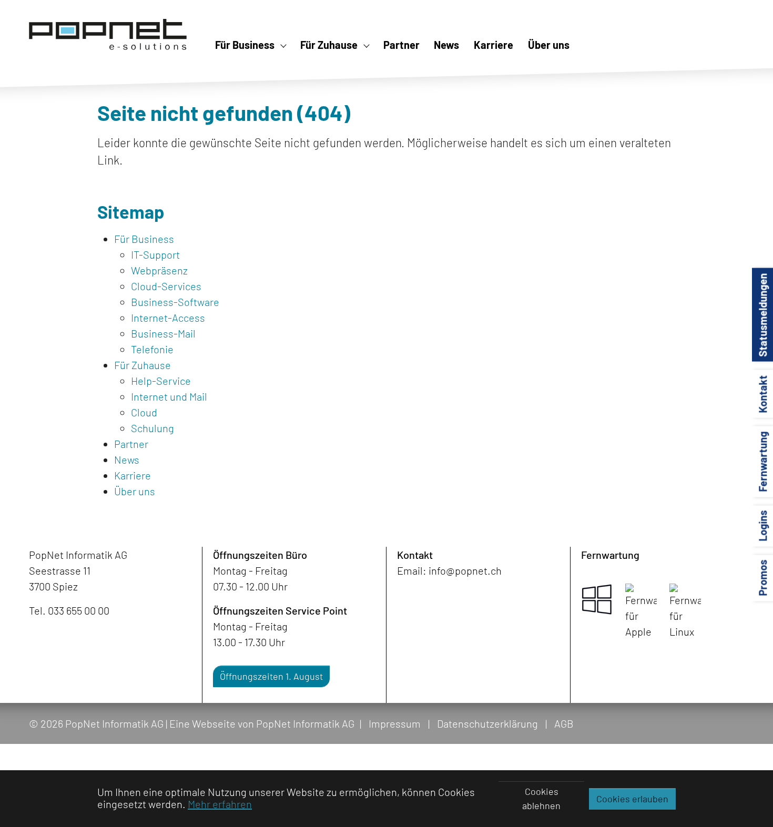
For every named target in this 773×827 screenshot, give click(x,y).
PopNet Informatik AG (305, 723)
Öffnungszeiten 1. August (271, 676)
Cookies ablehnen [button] (541, 798)
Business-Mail (163, 333)
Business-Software (175, 301)
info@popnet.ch (465, 570)
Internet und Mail (169, 396)
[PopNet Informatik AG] (108, 34)
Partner (131, 443)
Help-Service (161, 380)
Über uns (134, 491)
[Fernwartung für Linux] (685, 611)
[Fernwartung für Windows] (597, 599)
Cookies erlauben (632, 798)
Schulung (152, 428)
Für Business (144, 238)
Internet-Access (168, 317)
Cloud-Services (166, 286)
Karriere (132, 475)
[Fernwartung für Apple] (641, 611)
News (126, 459)
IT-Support (155, 254)
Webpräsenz (159, 270)
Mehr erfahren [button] (220, 804)
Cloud (144, 412)
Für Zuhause (142, 365)
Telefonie (152, 349)
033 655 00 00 (78, 610)
